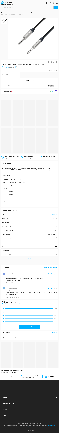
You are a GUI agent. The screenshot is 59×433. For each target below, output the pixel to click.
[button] (10, 38)
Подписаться (52, 376)
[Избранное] (50, 3)
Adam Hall (54, 214)
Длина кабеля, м (6, 75)
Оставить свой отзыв (50, 267)
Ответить (8, 283)
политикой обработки (34, 375)
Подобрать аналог (29, 80)
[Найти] (51, 7)
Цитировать (15, 283)
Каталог (4, 386)
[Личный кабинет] (53, 3)
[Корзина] (57, 3)
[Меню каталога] (56, 7)
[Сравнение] (46, 3)
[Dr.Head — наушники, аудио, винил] (7, 3)
